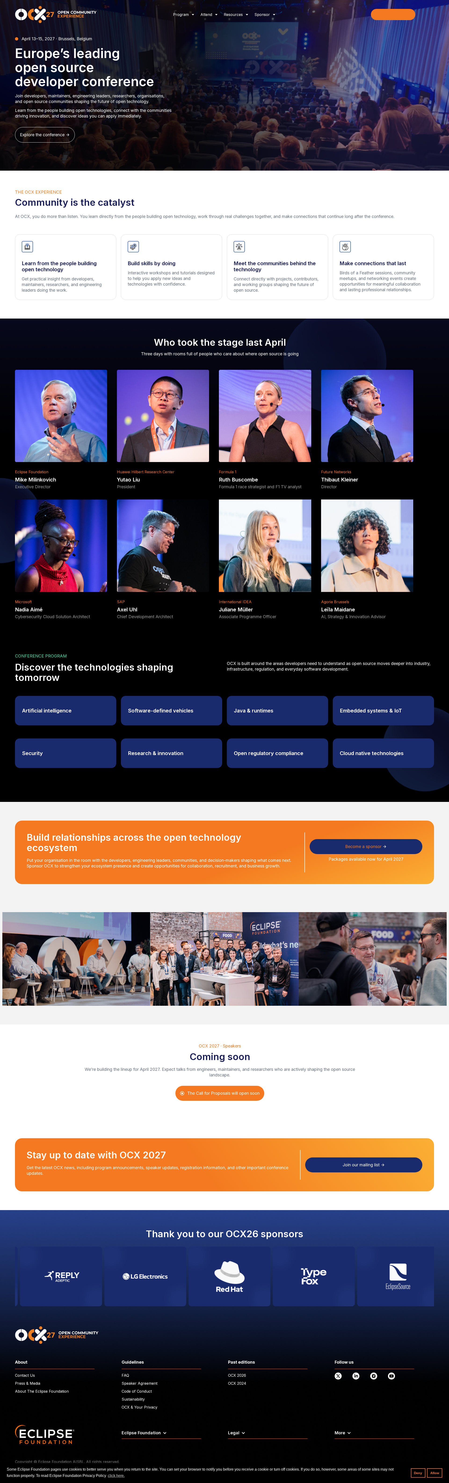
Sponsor (262, 14)
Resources (233, 14)
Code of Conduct (137, 1391)
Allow (434, 1473)
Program (181, 14)
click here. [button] (116, 1476)
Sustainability (133, 1399)
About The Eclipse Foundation (42, 1391)
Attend (206, 14)
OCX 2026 (237, 1375)
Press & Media (27, 1383)
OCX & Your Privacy (139, 1407)
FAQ (125, 1375)
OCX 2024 (237, 1383)
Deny (418, 1473)
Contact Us (25, 1375)
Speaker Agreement (139, 1383)
